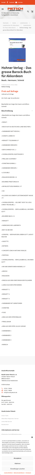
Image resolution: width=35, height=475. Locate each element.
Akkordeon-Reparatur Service (9, 418)
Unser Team (4, 415)
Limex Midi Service (6, 421)
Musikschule (5, 424)
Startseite (5, 23)
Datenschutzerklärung (19, 472)
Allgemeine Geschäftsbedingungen (11, 434)
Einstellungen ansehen (17, 469)
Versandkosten (15, 98)
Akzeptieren (17, 458)
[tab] (17, 227)
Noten (14, 23)
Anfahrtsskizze (5, 384)
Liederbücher (24, 23)
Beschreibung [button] (7, 111)
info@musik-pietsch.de (10, 392)
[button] (32, 437)
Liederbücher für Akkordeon (11, 25)
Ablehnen (18, 463)
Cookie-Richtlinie (8, 472)
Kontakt (3, 2)
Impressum (28, 472)
